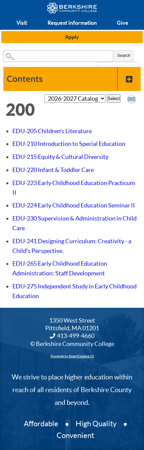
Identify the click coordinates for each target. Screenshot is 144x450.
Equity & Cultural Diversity (60, 156)
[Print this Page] (132, 100)
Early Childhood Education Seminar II (73, 205)
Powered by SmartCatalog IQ (72, 356)
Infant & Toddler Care (53, 169)
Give (122, 23)
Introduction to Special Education (68, 143)
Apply (72, 37)
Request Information (72, 23)
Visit (21, 23)
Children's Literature (52, 130)
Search (123, 55)
